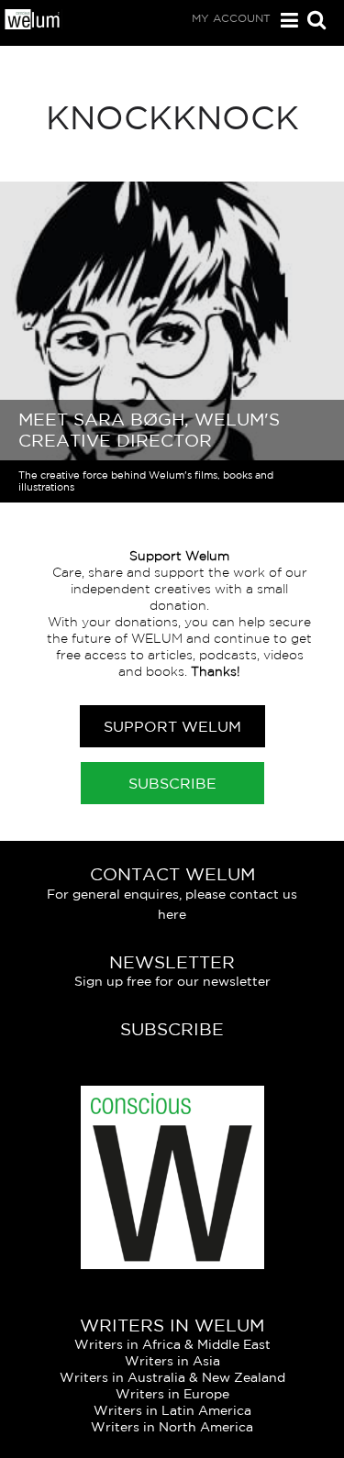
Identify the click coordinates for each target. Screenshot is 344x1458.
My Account (231, 18)
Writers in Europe (172, 1393)
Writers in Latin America (172, 1410)
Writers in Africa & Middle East (172, 1344)
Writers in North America (172, 1426)
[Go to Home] (33, 25)
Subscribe (172, 783)
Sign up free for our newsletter (172, 981)
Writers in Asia (172, 1360)
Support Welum (172, 726)
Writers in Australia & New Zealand (172, 1377)
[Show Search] (312, 21)
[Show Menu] (285, 21)
